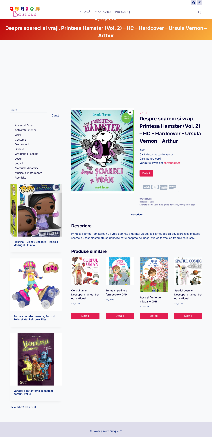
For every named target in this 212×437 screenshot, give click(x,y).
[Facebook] (193, 2)
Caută (13, 110)
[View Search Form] (199, 12)
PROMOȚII (124, 12)
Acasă (84, 12)
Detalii (146, 173)
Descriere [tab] (136, 214)
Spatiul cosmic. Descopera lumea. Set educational (188, 294)
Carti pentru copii (187, 205)
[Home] (96, 19)
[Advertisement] (106, 74)
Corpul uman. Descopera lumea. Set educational (85, 294)
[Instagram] (199, 2)
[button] (130, 112)
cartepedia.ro (172, 162)
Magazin (103, 12)
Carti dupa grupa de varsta (166, 205)
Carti (144, 112)
